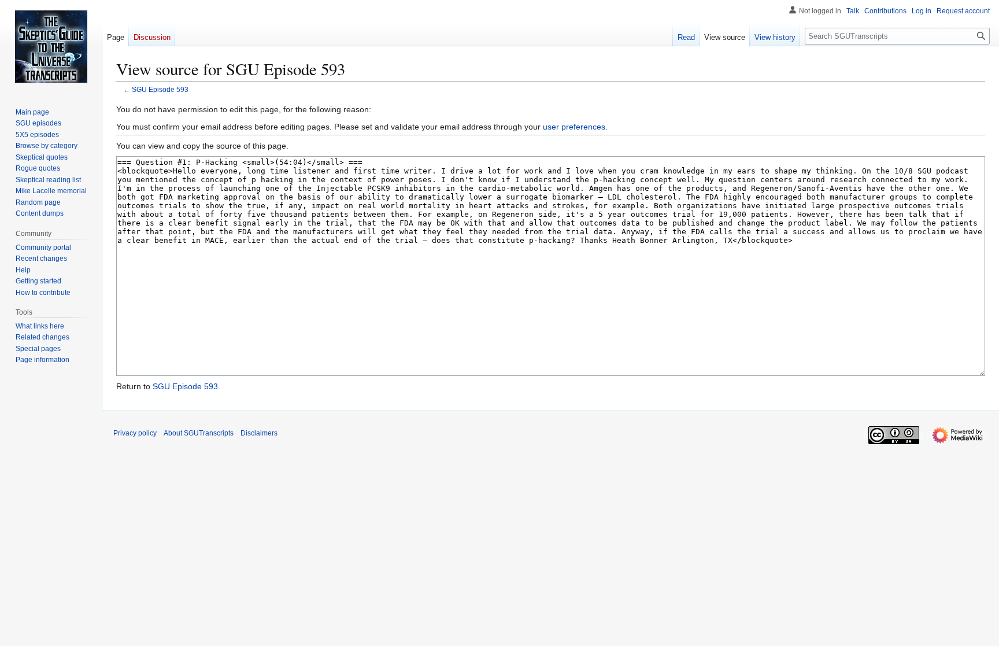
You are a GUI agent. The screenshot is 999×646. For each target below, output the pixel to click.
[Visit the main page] (51, 46)
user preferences (574, 126)
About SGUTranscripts (199, 433)
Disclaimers (259, 433)
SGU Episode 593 (160, 89)
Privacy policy (135, 433)
